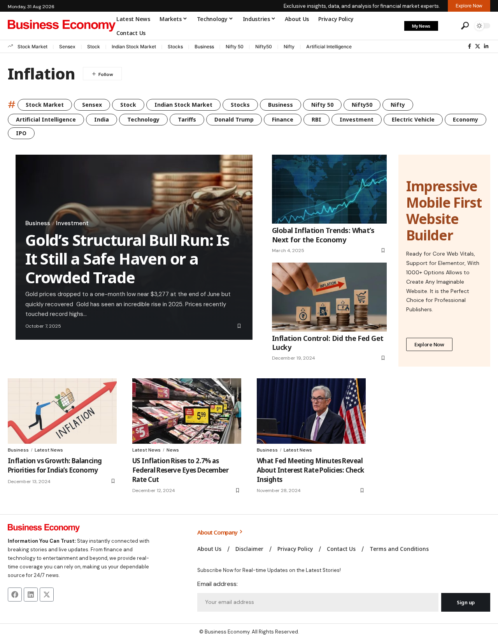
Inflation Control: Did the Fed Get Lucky (328, 342)
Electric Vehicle (413, 119)
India (101, 119)
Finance (282, 119)
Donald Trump (234, 119)
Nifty (289, 46)
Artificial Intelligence (329, 46)
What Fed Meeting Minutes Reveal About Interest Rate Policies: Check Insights (310, 470)
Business (204, 46)
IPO (21, 133)
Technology (143, 119)
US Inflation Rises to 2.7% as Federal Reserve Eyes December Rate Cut (180, 470)
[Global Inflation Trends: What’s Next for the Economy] (329, 189)
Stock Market (32, 46)
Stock (93, 46)
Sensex (67, 46)
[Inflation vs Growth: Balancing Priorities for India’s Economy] (62, 411)
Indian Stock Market (134, 46)
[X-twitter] (47, 595)
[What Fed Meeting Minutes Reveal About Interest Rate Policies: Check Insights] (311, 411)
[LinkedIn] (486, 46)
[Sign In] (448, 25)
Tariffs (187, 119)
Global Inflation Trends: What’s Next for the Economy (323, 235)
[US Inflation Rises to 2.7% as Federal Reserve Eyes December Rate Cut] (186, 411)
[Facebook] (469, 46)
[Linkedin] (31, 595)
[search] (465, 26)
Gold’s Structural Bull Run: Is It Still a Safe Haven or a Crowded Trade (127, 258)
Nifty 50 (235, 46)
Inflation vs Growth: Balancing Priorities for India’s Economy (55, 465)
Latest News (49, 450)
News (173, 450)
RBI (316, 119)
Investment (357, 119)
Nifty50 (263, 46)
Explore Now (429, 344)
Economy (465, 119)
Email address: (217, 584)
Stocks (175, 46)
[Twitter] (477, 46)
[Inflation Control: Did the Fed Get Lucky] (329, 297)
